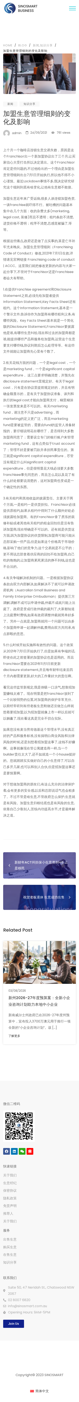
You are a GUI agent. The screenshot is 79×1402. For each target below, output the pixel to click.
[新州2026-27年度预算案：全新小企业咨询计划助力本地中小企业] (39, 962)
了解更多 (14, 1036)
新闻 (10, 104)
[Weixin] (22, 1151)
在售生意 (10, 1254)
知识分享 (29, 104)
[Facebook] (6, 1151)
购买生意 (10, 1247)
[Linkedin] (14, 1151)
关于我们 (10, 1175)
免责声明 (10, 1205)
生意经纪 (10, 1183)
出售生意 (10, 1239)
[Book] (30, 1151)
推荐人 (8, 1213)
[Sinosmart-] (21, 8)
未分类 (11, 979)
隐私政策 (10, 1198)
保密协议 (10, 1190)
